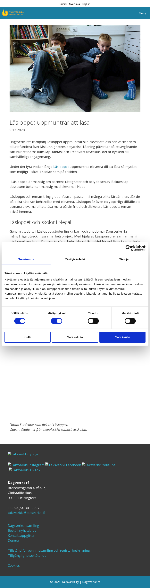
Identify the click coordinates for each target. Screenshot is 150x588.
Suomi (63, 4)
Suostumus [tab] (26, 259)
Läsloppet (61, 166)
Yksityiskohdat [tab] (75, 259)
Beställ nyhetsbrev (22, 530)
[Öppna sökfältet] (123, 13)
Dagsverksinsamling (23, 525)
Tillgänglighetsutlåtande (27, 555)
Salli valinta (75, 337)
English (86, 4)
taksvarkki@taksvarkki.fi (26, 512)
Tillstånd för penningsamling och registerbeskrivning (49, 550)
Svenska (74, 4)
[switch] (56, 321)
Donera (13, 540)
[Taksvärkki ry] (13, 13)
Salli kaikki (122, 337)
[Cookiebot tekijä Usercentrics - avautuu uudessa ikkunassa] (128, 248)
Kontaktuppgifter (21, 535)
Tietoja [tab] (124, 259)
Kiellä (27, 337)
